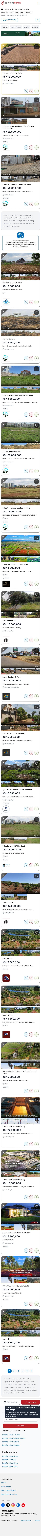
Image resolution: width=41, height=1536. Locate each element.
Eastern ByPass (16, 27)
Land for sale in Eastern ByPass (13, 1438)
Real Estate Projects (8, 1490)
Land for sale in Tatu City (11, 1435)
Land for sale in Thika (10, 1466)
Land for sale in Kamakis (11, 1442)
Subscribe (20, 1426)
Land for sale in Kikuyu (10, 1463)
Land (11, 9)
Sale (6, 9)
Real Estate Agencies (9, 1494)
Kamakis (27, 27)
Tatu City (5, 27)
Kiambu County (19, 9)
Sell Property (6, 1486)
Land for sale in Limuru (10, 1456)
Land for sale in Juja (9, 1460)
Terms (37, 1520)
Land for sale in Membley (11, 1445)
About (3, 1482)
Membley (35, 27)
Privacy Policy (26, 1520)
